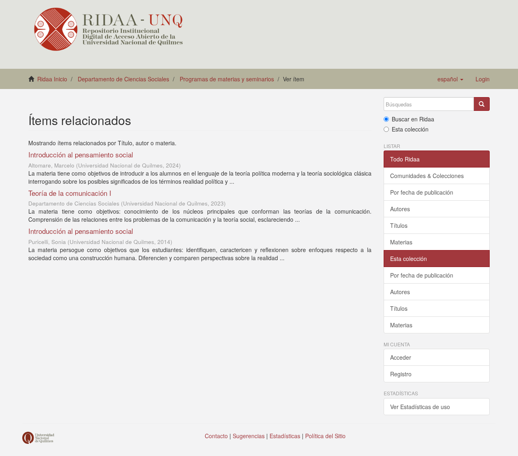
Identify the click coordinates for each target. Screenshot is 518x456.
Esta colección (410, 129)
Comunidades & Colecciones (427, 176)
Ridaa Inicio (52, 79)
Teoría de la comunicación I (69, 193)
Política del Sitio (325, 436)
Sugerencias (249, 436)
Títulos (399, 225)
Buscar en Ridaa (413, 119)
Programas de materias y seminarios (227, 79)
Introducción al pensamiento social (80, 154)
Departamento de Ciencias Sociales (123, 79)
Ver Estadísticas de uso (420, 407)
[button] (450, 79)
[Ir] (481, 104)
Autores (400, 209)
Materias (401, 242)
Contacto (216, 436)
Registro (401, 374)
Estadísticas (285, 436)
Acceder (400, 357)
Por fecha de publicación (421, 192)
